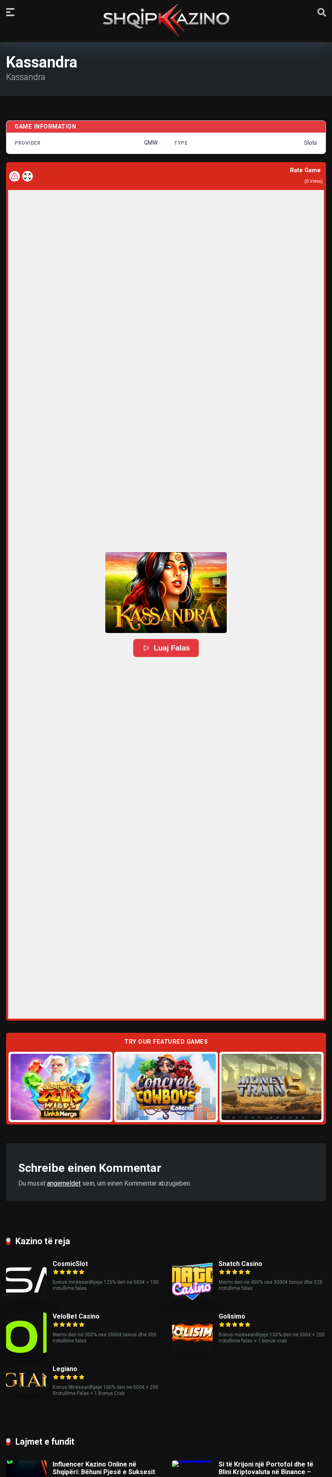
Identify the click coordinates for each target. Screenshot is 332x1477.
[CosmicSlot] (26, 1298)
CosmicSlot (70, 1264)
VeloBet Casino (76, 1316)
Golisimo (232, 1316)
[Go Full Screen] (27, 176)
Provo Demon (60, 1087)
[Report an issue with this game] (14, 176)
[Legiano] (26, 1392)
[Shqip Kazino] (166, 20)
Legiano (65, 1369)
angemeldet (64, 1183)
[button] (166, 592)
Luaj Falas (171, 648)
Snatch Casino (240, 1264)
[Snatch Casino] (192, 1298)
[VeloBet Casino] (26, 1351)
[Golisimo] (192, 1351)
